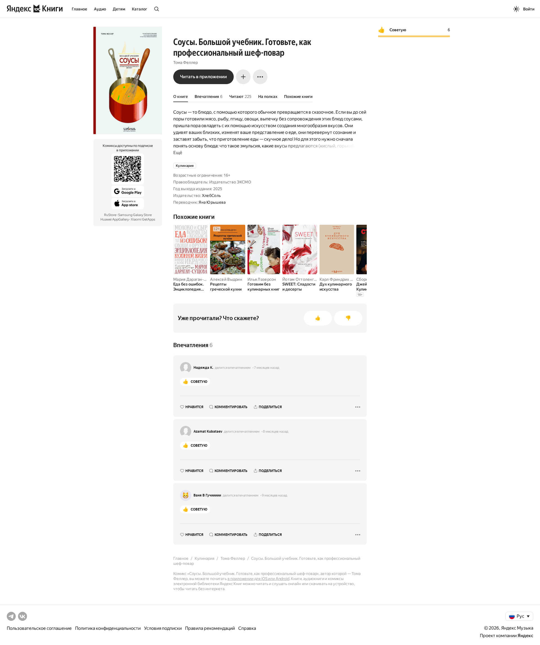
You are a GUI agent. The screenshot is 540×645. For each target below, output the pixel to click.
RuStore (110, 215)
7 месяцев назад (266, 368)
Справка (247, 628)
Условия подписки (163, 628)
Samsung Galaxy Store (135, 215)
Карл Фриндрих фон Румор (345, 279)
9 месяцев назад (274, 495)
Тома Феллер (185, 62)
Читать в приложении (203, 76)
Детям (119, 9)
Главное (79, 9)
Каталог (139, 9)
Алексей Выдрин (226, 279)
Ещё (177, 152)
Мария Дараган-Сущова (196, 279)
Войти (528, 9)
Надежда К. (203, 368)
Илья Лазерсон (262, 279)
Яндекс (525, 635)
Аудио (100, 9)
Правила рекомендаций (210, 628)
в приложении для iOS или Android (258, 578)
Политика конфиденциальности (108, 628)
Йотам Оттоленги (299, 279)
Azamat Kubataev (208, 431)
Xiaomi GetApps (143, 219)
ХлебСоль (211, 195)
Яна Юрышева (212, 202)
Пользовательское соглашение (39, 628)
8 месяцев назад (275, 431)
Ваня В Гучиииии (207, 495)
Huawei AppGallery (114, 219)
